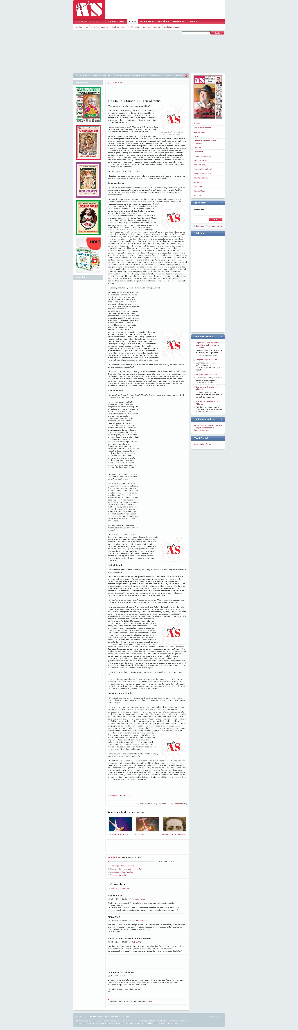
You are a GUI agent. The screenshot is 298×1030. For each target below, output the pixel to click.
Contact (193, 21)
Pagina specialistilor (202, 173)
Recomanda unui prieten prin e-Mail (126, 869)
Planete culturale (201, 178)
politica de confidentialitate (165, 1023)
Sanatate (157, 27)
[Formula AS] (89, 9)
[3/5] (114, 857)
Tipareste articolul (118, 875)
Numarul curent (116, 21)
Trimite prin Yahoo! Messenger (123, 866)
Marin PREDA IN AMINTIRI (173, 834)
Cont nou (200, 226)
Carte (196, 136)
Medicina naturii (119, 27)
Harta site (213, 1016)
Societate (198, 182)
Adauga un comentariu (121, 888)
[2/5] (111, 857)
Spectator (198, 186)
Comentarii (180, 804)
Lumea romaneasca (99, 27)
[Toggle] (221, 203)
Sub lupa (197, 195)
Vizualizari (148, 804)
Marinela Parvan (139, 899)
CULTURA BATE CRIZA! (118, 834)
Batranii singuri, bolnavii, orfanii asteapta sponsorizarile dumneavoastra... (208, 427)
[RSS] (186, 75)
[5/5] (119, 857)
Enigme (146, 27)
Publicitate (163, 21)
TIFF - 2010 (140, 834)
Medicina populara (172, 27)
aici (149, 1001)
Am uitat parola (215, 226)
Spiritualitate (134, 27)
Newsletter (179, 21)
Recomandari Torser (203, 444)
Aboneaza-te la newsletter (121, 872)
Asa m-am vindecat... (203, 128)
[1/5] (109, 857)
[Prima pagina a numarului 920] (208, 97)
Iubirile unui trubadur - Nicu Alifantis (208, 388)
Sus (220, 1016)
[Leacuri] (88, 143)
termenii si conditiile (143, 1023)
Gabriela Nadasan (140, 920)
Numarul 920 (123, 75)
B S (133, 976)
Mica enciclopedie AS (203, 169)
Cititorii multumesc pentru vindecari (205, 142)
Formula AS (84, 75)
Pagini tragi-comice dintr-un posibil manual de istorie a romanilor (208, 345)
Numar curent (82, 1016)
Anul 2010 (107, 75)
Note (165, 804)
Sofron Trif (136, 942)
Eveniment (198, 152)
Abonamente (147, 21)
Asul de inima (82, 27)
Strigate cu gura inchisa (206, 360)
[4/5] (116, 857)
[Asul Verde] (88, 106)
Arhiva (132, 21)
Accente (197, 123)
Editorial (197, 147)
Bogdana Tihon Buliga (120, 796)
